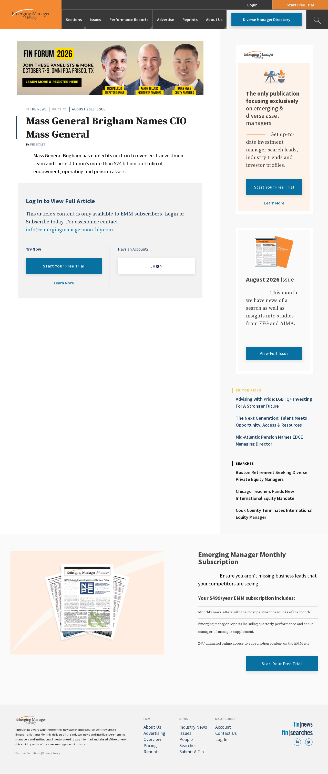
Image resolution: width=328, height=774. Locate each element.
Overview (152, 739)
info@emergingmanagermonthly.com (69, 230)
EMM (147, 719)
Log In (221, 739)
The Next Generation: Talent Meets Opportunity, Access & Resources (271, 421)
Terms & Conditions (27, 753)
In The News (36, 109)
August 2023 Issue (89, 109)
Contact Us (226, 733)
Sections (74, 19)
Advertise (165, 19)
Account (223, 727)
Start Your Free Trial (64, 266)
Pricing (150, 745)
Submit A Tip (191, 752)
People (186, 739)
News (183, 719)
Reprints (190, 19)
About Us (214, 19)
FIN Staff (37, 145)
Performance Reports (128, 19)
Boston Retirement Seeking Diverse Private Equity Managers (272, 475)
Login (252, 4)
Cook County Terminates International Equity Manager (274, 513)
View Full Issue (274, 353)
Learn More (64, 282)
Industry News (193, 727)
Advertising (154, 733)
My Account (225, 719)
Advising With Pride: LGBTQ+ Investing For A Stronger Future (274, 402)
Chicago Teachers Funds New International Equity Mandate (265, 494)
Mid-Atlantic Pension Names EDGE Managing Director (269, 440)
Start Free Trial (300, 4)
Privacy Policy (51, 753)
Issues (95, 19)
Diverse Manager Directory (266, 19)
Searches (188, 745)
